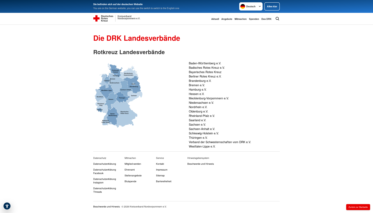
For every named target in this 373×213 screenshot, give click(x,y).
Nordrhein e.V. (198, 107)
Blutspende (130, 181)
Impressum (161, 169)
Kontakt (160, 163)
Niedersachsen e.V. (201, 102)
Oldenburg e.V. (198, 111)
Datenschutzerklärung (104, 163)
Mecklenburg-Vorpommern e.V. (209, 98)
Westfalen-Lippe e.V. (202, 146)
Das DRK (266, 19)
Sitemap (160, 175)
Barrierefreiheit (163, 181)
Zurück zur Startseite (358, 207)
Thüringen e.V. (198, 137)
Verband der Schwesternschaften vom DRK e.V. (220, 142)
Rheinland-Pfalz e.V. (202, 116)
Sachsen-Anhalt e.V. (202, 129)
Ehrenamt (130, 169)
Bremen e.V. (197, 85)
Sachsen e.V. (197, 124)
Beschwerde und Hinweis (200, 163)
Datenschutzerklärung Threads (104, 190)
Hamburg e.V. (198, 89)
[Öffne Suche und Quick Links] (277, 18)
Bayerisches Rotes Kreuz (205, 72)
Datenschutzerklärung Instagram (104, 180)
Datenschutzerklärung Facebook (104, 171)
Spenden (254, 19)
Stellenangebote (133, 175)
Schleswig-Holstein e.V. (204, 133)
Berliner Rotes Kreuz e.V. (205, 76)
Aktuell (215, 19)
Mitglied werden (133, 163)
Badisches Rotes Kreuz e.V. (207, 67)
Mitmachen (241, 19)
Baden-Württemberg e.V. (205, 63)
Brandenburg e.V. (200, 80)
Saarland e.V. (197, 120)
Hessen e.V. (196, 94)
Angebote (226, 19)
